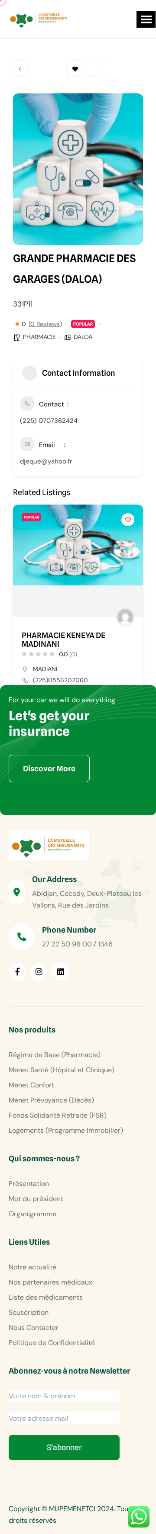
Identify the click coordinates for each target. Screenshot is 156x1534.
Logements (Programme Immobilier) (66, 1130)
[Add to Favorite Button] (127, 519)
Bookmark (75, 69)
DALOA (83, 337)
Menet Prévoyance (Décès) (51, 1100)
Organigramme (32, 1213)
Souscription (29, 1312)
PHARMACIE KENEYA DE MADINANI (63, 640)
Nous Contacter (33, 1327)
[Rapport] (104, 69)
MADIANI (45, 669)
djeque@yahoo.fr (46, 461)
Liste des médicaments (46, 1297)
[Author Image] (125, 617)
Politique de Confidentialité (52, 1342)
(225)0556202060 (60, 680)
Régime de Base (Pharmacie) (55, 1054)
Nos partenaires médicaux (50, 1282)
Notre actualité (32, 1267)
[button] (146, 19)
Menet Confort (31, 1085)
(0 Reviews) (45, 324)
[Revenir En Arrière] (21, 69)
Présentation (29, 1183)
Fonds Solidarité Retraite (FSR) (58, 1115)
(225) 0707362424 (49, 420)
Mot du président (36, 1198)
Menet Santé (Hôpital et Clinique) (61, 1069)
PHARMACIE (39, 337)
